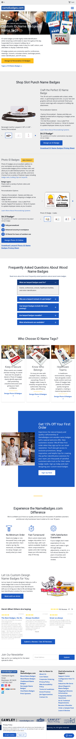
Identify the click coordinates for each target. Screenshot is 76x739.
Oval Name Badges (27, 691)
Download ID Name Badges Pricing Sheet (57, 148)
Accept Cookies (9, 735)
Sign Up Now (47, 473)
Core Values (43, 677)
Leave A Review (64, 711)
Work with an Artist (12, 596)
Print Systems (25, 694)
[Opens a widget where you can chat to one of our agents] (69, 735)
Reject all (21, 735)
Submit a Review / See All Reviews (38, 642)
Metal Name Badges (28, 676)
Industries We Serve (65, 684)
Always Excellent (32, 618)
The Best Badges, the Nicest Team (15, 618)
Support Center (64, 676)
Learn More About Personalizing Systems (55, 130)
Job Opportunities (46, 694)
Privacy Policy (44, 682)
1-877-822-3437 (6, 682)
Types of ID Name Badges (10, 66)
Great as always (56, 618)
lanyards (24, 177)
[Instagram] (6, 685)
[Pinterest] (9, 685)
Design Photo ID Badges (13, 393)
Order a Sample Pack (66, 708)
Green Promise (44, 692)
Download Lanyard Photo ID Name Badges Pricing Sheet (15, 246)
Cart (72, 2)
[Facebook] (2, 685)
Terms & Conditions (46, 689)
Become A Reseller (65, 705)
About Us (42, 674)
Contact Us (43, 697)
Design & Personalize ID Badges (17, 61)
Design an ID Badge (51, 143)
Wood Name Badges (27, 679)
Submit (67, 657)
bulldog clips (14, 177)
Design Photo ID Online (14, 240)
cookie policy (23, 729)
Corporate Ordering (46, 679)
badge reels (5, 177)
